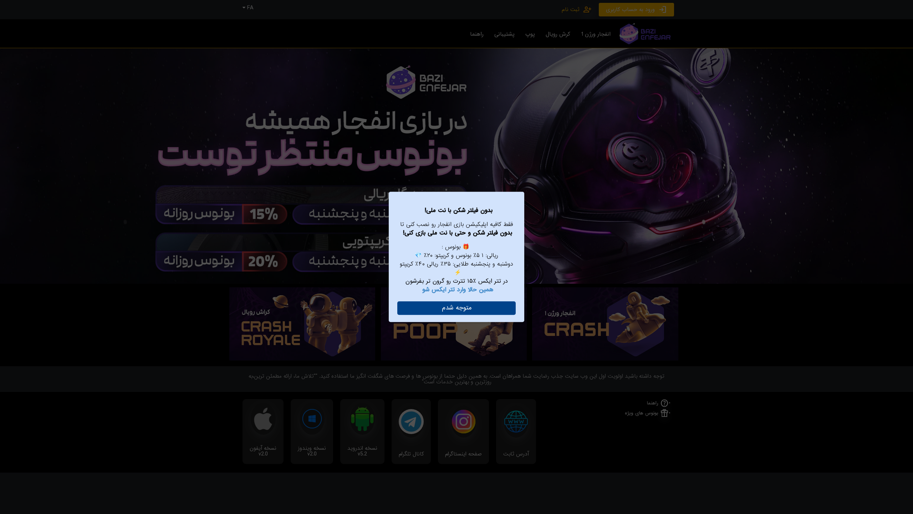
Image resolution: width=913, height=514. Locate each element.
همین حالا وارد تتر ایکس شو (457, 289)
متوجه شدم (456, 308)
